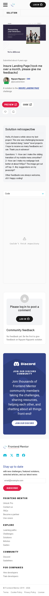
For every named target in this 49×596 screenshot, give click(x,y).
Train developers (10, 576)
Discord (6, 557)
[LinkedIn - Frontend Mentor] (17, 455)
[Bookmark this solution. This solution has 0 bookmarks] (13, 112)
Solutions (7, 537)
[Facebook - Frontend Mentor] (23, 455)
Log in (36, 5)
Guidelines (8, 560)
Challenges (8, 533)
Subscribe (12, 488)
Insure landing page (28, 88)
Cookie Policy (16, 592)
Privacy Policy (30, 592)
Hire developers (10, 572)
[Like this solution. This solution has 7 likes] (5, 112)
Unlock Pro (8, 503)
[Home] (13, 4)
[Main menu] (5, 4)
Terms (5, 592)
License (41, 592)
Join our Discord (24, 423)
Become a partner (11, 514)
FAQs (5, 510)
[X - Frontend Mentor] (11, 455)
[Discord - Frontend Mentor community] (5, 455)
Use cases (8, 518)
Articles (6, 541)
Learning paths (9, 530)
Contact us (8, 507)
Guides (6, 545)
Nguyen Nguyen (18, 79)
